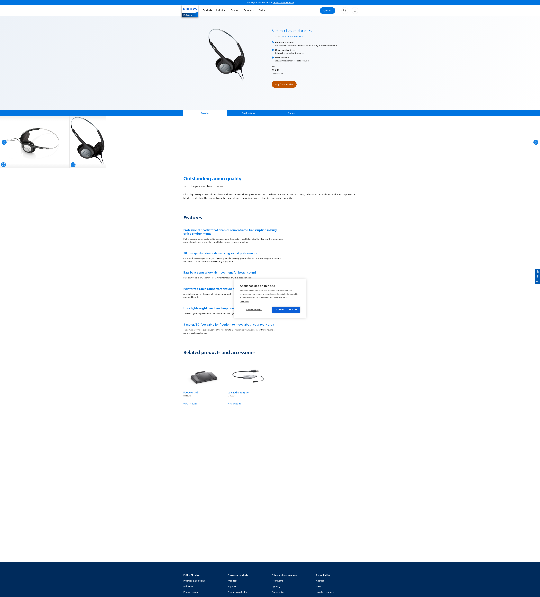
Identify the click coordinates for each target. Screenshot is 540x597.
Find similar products (292, 36)
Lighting (276, 586)
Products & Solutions (194, 581)
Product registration (238, 592)
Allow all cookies (286, 310)
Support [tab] (291, 113)
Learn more (244, 301)
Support (235, 10)
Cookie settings (254, 310)
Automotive (278, 592)
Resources (249, 10)
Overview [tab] (205, 113)
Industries (221, 10)
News (318, 586)
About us (320, 581)
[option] (35, 142)
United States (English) (283, 2)
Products (207, 10)
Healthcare (277, 581)
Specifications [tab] (248, 113)
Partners (263, 10)
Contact (327, 11)
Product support (191, 592)
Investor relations (325, 592)
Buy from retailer (284, 84)
